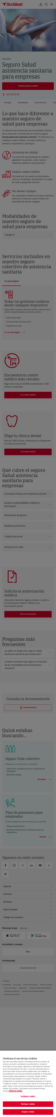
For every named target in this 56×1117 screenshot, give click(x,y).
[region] (28, 1084)
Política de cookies (15, 1091)
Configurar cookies (28, 1096)
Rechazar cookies (28, 1104)
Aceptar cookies (28, 1112)
